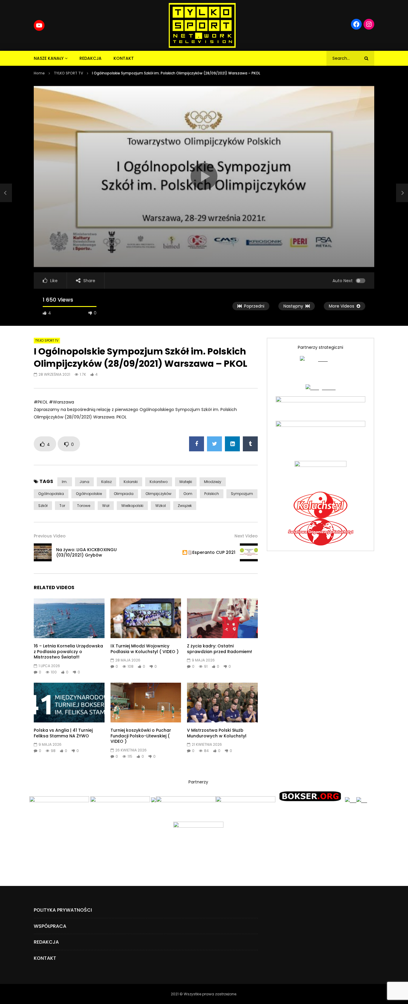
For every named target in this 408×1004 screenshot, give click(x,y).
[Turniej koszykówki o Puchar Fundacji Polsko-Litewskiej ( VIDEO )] (146, 702)
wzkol (160, 505)
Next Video (246, 536)
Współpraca (50, 926)
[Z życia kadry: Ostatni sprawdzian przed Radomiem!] (222, 618)
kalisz (106, 481)
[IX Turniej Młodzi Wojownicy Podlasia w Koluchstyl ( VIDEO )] (146, 618)
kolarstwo (159, 481)
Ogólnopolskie (89, 493)
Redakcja (90, 58)
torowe (83, 505)
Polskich (211, 493)
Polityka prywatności (63, 910)
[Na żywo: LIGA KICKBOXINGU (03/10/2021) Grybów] (6, 193)
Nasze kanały (49, 58)
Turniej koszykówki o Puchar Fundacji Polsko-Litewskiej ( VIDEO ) (141, 736)
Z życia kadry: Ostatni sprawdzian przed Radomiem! (219, 649)
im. (65, 481)
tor (62, 505)
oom (187, 493)
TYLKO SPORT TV (68, 73)
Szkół (42, 505)
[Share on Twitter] (214, 443)
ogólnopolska (51, 493)
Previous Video (50, 536)
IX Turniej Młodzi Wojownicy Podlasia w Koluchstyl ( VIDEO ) (145, 649)
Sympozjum (242, 493)
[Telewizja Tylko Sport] (202, 25)
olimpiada (124, 493)
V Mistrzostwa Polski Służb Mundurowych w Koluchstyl (216, 733)
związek (185, 505)
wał (105, 505)
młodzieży (212, 481)
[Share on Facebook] (196, 443)
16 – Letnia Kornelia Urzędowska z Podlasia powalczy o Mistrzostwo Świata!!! (68, 651)
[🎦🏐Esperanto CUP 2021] (249, 552)
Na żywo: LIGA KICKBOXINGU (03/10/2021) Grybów (86, 552)
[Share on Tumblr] (250, 443)
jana (84, 481)
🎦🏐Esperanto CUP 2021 (208, 552)
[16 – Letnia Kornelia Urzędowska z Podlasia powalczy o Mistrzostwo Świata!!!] (69, 618)
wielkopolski (132, 505)
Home (39, 73)
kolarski (131, 481)
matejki (186, 481)
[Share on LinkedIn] (232, 443)
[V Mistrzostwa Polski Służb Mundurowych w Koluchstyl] (222, 702)
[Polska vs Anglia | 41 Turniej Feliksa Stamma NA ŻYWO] (69, 702)
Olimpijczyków (158, 493)
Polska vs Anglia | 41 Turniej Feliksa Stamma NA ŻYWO (63, 733)
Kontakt (123, 58)
